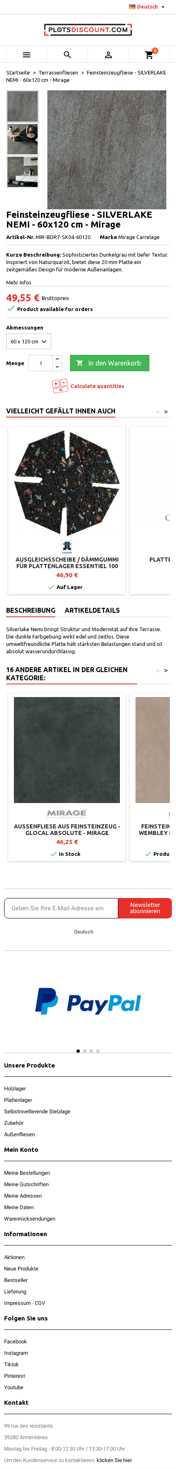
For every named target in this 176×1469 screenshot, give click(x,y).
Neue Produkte (21, 1269)
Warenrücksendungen (29, 1219)
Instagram (16, 1353)
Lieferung (15, 1291)
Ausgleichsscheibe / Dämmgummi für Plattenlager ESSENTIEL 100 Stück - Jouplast (67, 566)
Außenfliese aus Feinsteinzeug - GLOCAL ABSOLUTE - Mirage (67, 829)
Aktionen (14, 1257)
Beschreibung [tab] (30, 610)
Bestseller (15, 1280)
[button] (12, 1009)
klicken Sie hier (114, 1460)
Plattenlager (18, 1100)
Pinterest (14, 1376)
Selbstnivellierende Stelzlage (37, 1111)
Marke (108, 237)
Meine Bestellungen (27, 1173)
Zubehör (13, 1123)
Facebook (15, 1341)
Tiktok (11, 1364)
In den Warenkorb (108, 363)
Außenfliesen (19, 1134)
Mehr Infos (19, 282)
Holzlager (15, 1088)
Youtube (13, 1387)
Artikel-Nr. (20, 237)
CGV (40, 1303)
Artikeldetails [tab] (92, 610)
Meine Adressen (23, 1196)
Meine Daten (19, 1207)
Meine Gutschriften (26, 1184)
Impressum (17, 1303)
